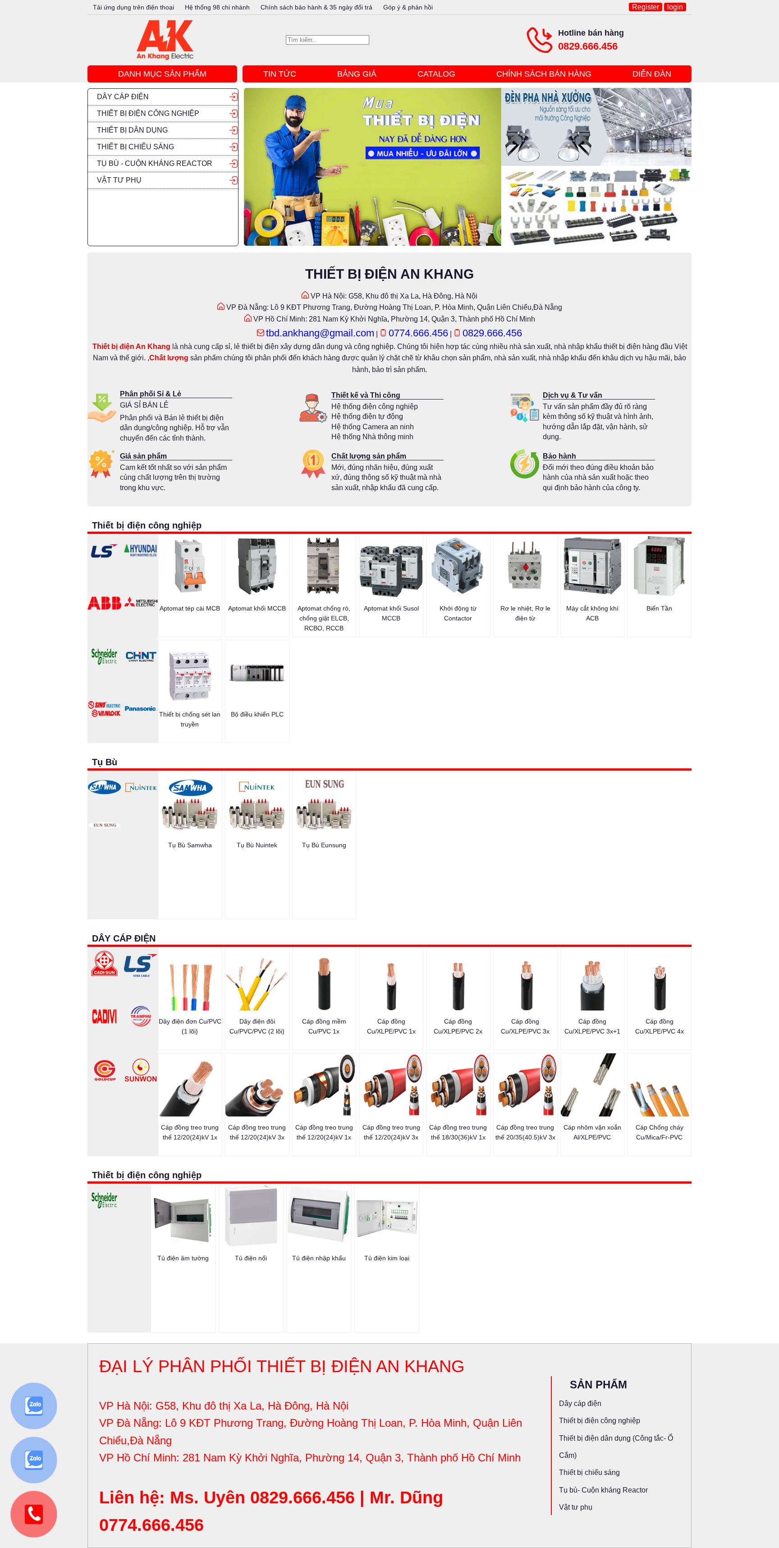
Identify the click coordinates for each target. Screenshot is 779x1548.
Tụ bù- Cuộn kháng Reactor (603, 1490)
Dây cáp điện (580, 1403)
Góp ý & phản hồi (408, 7)
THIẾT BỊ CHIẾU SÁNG (135, 147)
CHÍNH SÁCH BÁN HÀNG (543, 73)
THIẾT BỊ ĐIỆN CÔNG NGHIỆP (148, 113)
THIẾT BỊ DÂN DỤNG (132, 130)
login (675, 7)
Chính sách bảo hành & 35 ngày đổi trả (316, 7)
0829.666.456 (588, 46)
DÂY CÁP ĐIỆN (123, 97)
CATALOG (436, 73)
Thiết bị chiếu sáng (589, 1472)
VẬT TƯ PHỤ (119, 180)
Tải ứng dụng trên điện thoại (133, 7)
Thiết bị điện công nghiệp (599, 1420)
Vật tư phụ (575, 1507)
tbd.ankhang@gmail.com (320, 333)
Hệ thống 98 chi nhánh (217, 7)
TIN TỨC (279, 73)
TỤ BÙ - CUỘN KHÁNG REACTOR (154, 163)
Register (645, 7)
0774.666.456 (418, 333)
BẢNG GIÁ (356, 73)
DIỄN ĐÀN (651, 73)
